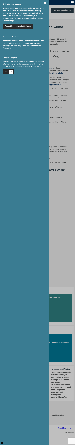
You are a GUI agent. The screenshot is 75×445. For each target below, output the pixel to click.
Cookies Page (8, 20)
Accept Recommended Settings (18, 26)
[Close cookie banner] (45, 3)
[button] (72, 2)
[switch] (8, 71)
